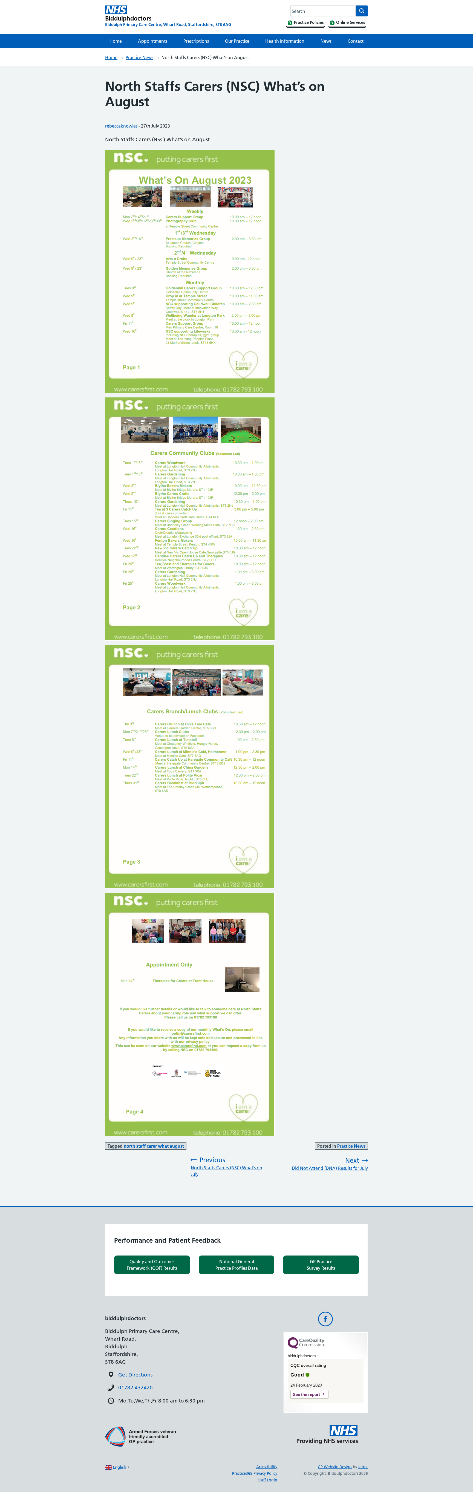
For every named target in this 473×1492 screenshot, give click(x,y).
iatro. (363, 1466)
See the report (306, 1394)
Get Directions (135, 1375)
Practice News (139, 57)
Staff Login (267, 1479)
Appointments (152, 41)
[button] (152, 1265)
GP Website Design (335, 1466)
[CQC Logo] (306, 1347)
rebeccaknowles (121, 126)
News (326, 41)
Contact (356, 41)
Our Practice (237, 41)
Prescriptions (196, 41)
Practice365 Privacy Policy (254, 1473)
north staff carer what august (154, 1146)
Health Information (284, 41)
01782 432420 (135, 1387)
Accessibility (266, 1466)
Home (115, 41)
